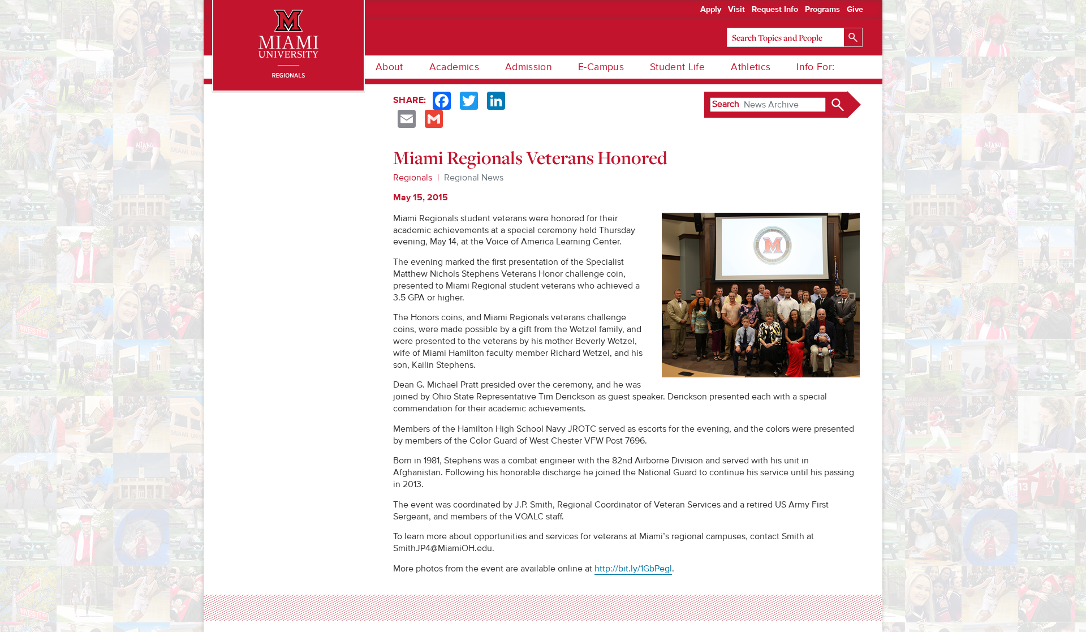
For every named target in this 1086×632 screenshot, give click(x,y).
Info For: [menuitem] (815, 67)
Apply (710, 10)
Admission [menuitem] (528, 67)
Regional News (473, 177)
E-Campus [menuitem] (601, 67)
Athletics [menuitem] (750, 67)
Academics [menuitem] (454, 67)
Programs (822, 10)
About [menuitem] (389, 67)
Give (855, 10)
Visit (736, 10)
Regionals (412, 177)
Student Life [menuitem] (677, 67)
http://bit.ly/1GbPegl (633, 568)
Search (725, 104)
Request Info (775, 10)
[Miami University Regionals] (288, 45)
